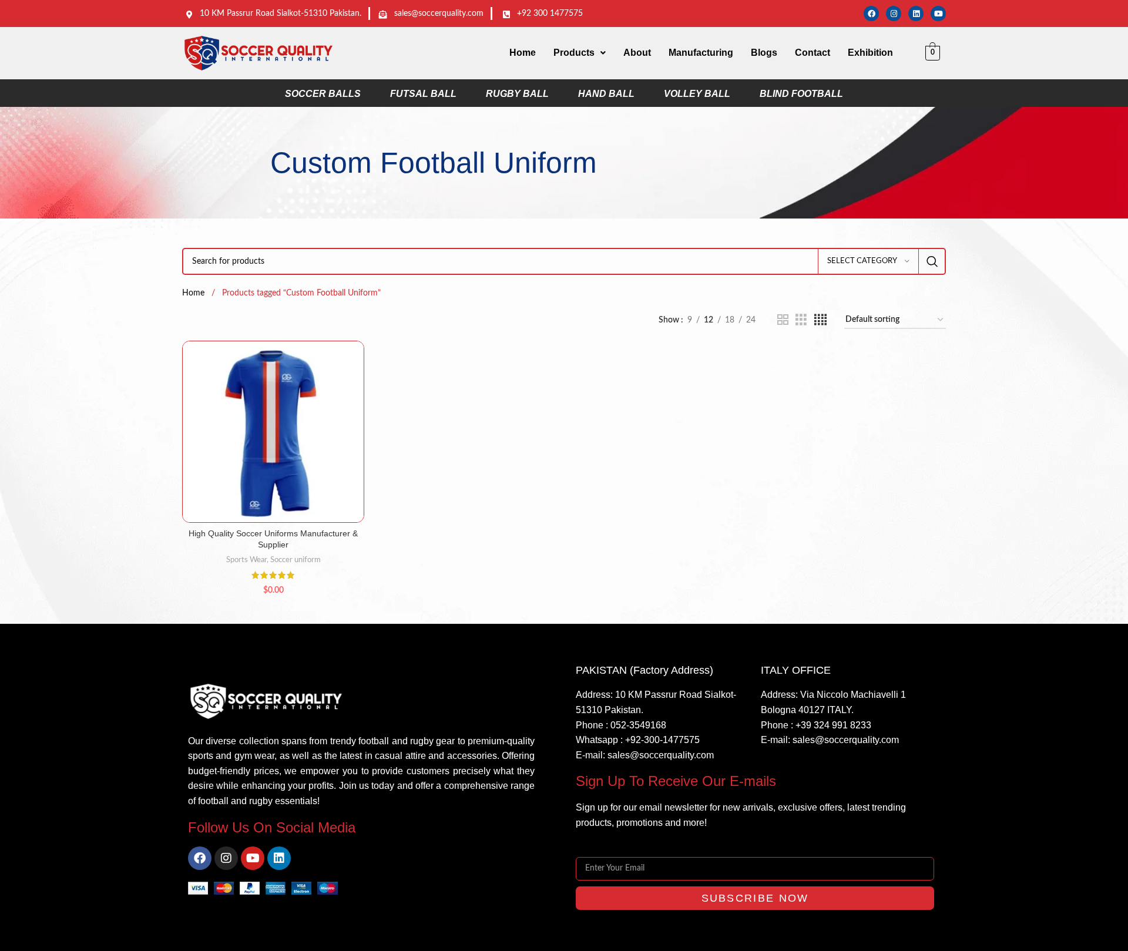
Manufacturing (701, 53)
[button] (580, 52)
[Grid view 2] (782, 320)
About (637, 53)
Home (522, 53)
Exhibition (870, 53)
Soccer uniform (295, 560)
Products (574, 53)
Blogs (764, 53)
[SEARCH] (932, 261)
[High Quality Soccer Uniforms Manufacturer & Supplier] (273, 432)
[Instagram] (893, 13)
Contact (812, 53)
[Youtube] (938, 13)
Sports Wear (246, 560)
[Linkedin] (916, 13)
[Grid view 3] (801, 320)
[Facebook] (871, 13)
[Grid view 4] (820, 320)
